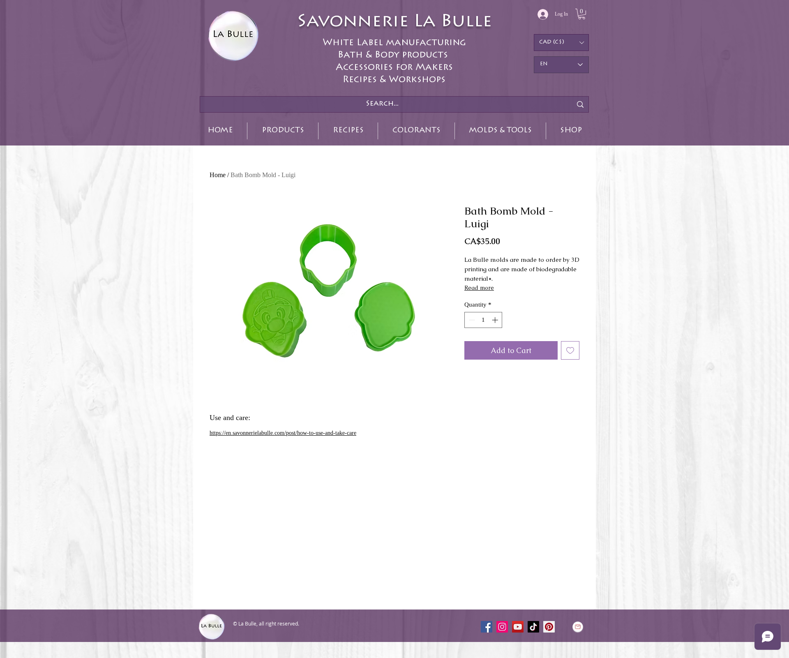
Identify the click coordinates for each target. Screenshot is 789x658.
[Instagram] (502, 627)
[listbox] (561, 42)
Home (218, 174)
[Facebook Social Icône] (486, 627)
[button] (581, 14)
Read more (479, 287)
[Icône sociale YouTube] (518, 627)
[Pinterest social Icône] (549, 627)
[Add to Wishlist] (570, 350)
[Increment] (495, 320)
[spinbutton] (483, 320)
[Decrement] (471, 320)
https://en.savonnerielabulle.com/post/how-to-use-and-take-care (283, 433)
